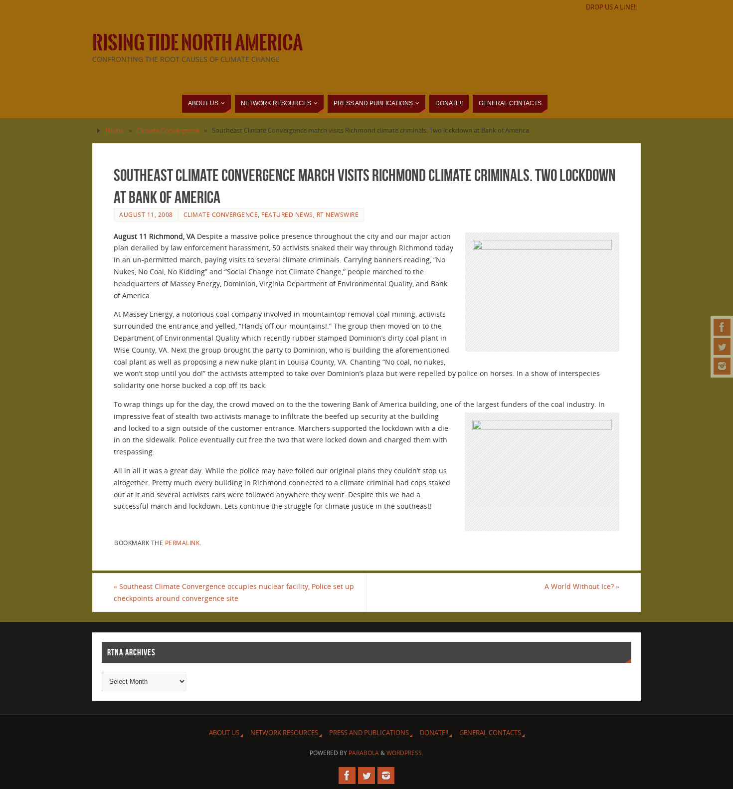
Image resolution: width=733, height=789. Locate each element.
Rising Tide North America (197, 43)
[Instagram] (722, 366)
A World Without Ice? (582, 586)
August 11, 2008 (146, 214)
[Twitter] (722, 346)
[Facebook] (722, 327)
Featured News (287, 214)
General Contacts (490, 733)
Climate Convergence (168, 130)
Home (114, 130)
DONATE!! (434, 733)
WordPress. (404, 753)
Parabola (364, 753)
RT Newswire (338, 214)
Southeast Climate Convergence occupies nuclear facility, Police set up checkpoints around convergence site (234, 592)
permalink (182, 543)
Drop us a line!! (611, 7)
